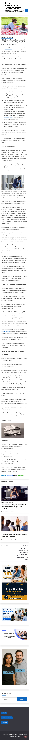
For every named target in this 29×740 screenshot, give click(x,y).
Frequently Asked (7, 717)
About (4, 712)
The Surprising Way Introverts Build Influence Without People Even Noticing (13, 506)
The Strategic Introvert (13, 5)
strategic (15, 44)
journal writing (8, 49)
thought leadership (8, 117)
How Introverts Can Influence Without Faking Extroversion (14, 535)
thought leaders (5, 331)
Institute (5, 722)
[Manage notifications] (25, 737)
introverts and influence (7, 37)
